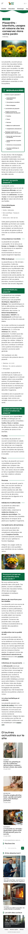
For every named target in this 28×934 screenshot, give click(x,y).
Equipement (6, 826)
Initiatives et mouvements (14, 144)
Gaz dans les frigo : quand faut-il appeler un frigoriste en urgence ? (14, 880)
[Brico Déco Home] (11, 3)
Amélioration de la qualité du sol (14, 141)
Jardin (6, 19)
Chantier (6, 759)
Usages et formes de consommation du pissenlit (12, 112)
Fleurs (8, 119)
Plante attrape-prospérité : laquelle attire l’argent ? (13, 923)
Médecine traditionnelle (13, 125)
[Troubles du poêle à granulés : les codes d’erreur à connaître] (14, 894)
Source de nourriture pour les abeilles (14, 137)
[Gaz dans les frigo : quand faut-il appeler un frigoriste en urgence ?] (14, 867)
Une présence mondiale (13, 102)
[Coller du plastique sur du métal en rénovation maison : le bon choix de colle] (13, 750)
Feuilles (9, 116)
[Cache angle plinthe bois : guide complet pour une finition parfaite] (13, 783)
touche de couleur (8, 705)
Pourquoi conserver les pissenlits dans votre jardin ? (13, 132)
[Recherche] (21, 3)
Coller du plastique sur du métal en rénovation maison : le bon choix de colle (12, 764)
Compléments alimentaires (14, 128)
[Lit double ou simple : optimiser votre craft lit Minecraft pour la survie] (13, 817)
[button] (23, 840)
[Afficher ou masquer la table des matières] (23, 90)
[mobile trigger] (3, 3)
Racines (9, 122)
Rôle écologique (11, 105)
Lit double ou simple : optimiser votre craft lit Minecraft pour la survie (12, 831)
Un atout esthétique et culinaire (13, 148)
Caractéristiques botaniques (11, 98)
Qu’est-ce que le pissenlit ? (13, 94)
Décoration (6, 793)
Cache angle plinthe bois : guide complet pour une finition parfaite (12, 797)
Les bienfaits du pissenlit (12, 108)
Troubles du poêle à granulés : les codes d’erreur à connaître (14, 908)
